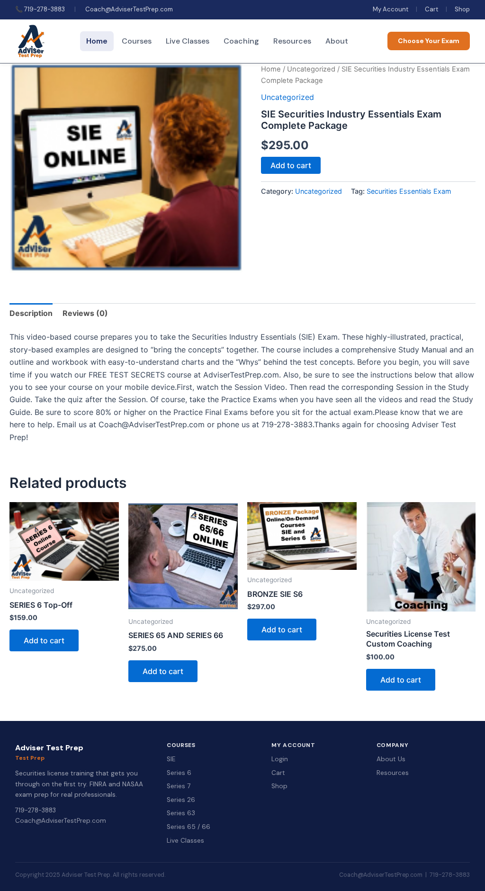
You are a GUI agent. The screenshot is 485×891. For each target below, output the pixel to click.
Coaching (241, 41)
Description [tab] (31, 313)
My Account (390, 9)
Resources (292, 41)
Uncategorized (311, 69)
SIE (171, 759)
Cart (431, 9)
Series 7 (178, 786)
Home (97, 41)
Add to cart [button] (44, 640)
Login (279, 759)
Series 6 (179, 773)
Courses (137, 41)
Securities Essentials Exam (409, 191)
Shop (462, 9)
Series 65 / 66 (188, 827)
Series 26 (181, 800)
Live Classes (187, 41)
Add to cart (290, 165)
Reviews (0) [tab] (85, 313)
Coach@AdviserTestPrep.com (129, 9)
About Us (391, 759)
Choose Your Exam (428, 40)
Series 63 (181, 813)
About (336, 41)
